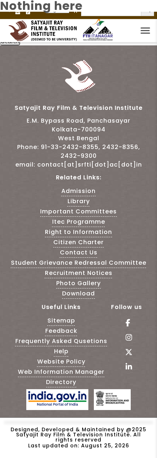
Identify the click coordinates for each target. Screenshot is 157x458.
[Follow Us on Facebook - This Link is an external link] (126, 323)
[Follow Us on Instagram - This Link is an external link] (126, 338)
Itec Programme (78, 221)
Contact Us (78, 252)
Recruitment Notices (78, 273)
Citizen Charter (78, 242)
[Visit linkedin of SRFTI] (126, 367)
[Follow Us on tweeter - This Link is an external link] (126, 353)
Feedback (61, 331)
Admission (78, 191)
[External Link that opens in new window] (57, 403)
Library (79, 201)
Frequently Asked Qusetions (61, 341)
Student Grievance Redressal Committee (78, 262)
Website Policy (61, 361)
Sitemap (61, 320)
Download (78, 293)
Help (61, 351)
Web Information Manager (61, 372)
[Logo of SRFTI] (45, 31)
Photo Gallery (78, 283)
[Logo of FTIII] (98, 39)
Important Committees (78, 211)
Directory (61, 382)
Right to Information (78, 232)
